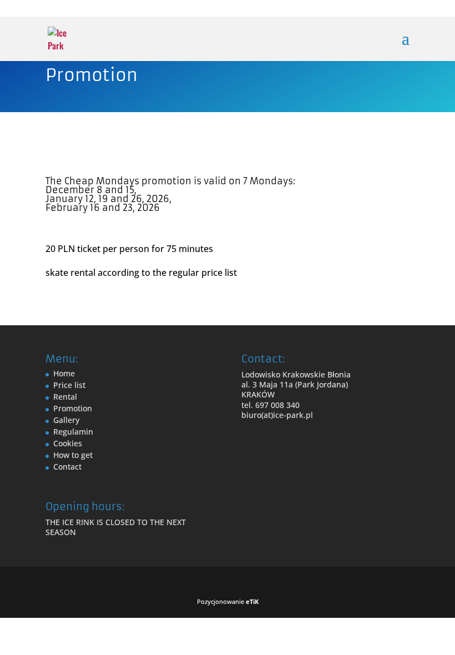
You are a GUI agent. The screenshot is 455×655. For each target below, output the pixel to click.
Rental (65, 396)
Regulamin (73, 431)
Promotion (72, 408)
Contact (67, 466)
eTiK (252, 601)
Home (64, 373)
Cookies (67, 443)
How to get (73, 455)
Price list (69, 385)
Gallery (66, 420)
